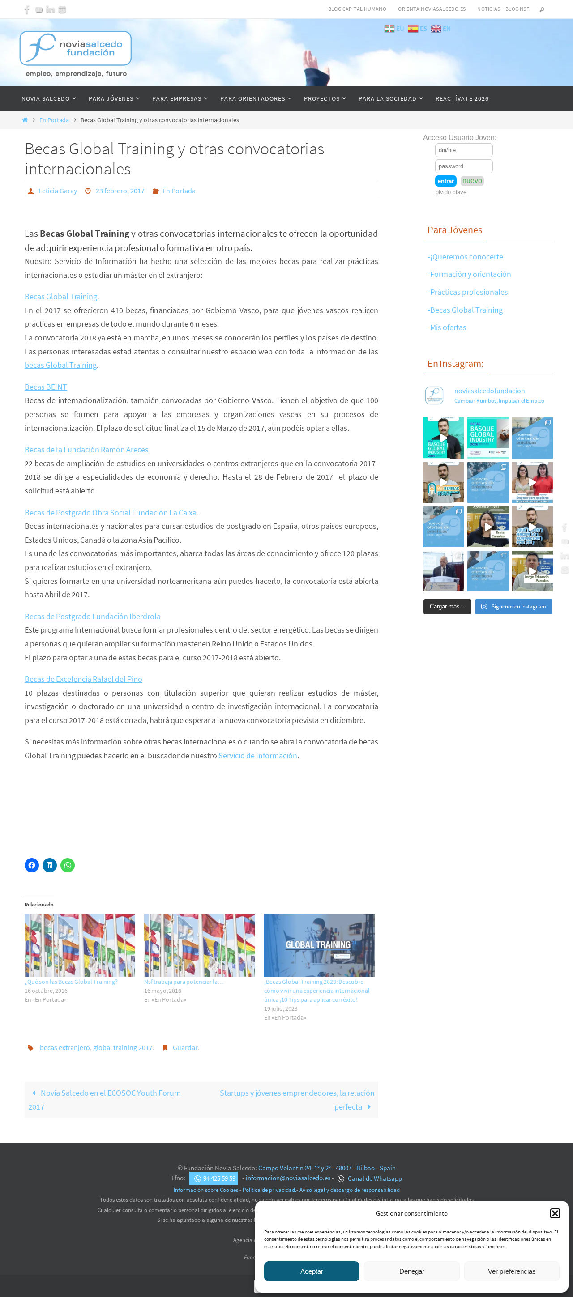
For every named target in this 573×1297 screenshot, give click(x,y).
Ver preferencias (512, 1271)
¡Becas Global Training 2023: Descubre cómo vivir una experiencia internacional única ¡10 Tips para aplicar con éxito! (317, 991)
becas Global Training (61, 365)
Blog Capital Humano (357, 8)
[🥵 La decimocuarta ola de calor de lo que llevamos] (487, 482)
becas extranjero (65, 1047)
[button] (555, 1213)
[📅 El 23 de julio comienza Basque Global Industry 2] (487, 437)
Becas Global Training (61, 296)
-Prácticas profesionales (468, 292)
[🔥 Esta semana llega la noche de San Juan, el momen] (487, 571)
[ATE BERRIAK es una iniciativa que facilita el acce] (443, 482)
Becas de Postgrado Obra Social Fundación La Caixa (111, 512)
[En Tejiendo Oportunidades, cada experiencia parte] (487, 526)
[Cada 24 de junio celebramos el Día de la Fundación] (443, 571)
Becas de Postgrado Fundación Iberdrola (93, 616)
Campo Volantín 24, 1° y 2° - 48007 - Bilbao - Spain (327, 1168)
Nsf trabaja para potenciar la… (184, 982)
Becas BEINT (46, 387)
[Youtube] (39, 9)
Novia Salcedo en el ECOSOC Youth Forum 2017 (104, 1100)
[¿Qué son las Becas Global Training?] (80, 945)
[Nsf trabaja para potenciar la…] (199, 945)
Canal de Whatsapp (374, 1178)
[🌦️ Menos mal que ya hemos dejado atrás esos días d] (443, 526)
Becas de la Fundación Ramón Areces (87, 449)
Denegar (411, 1271)
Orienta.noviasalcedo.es (432, 8)
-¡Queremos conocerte (465, 256)
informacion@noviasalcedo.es (288, 1178)
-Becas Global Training (465, 310)
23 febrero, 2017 (120, 190)
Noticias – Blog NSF (503, 8)
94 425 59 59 (219, 1178)
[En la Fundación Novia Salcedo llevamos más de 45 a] (532, 526)
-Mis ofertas (447, 327)
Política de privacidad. (269, 1190)
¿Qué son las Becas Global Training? (71, 982)
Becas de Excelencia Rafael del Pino (83, 679)
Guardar (185, 1047)
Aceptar (311, 1271)
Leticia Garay (57, 190)
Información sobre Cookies (206, 1190)
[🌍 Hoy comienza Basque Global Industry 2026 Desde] (443, 437)
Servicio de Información (257, 755)
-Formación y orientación (469, 274)
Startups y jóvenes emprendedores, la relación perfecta (297, 1100)
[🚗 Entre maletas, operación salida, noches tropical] (532, 437)
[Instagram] (62, 9)
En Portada (54, 120)
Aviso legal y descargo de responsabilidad (349, 1190)
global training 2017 (123, 1047)
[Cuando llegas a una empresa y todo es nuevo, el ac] (532, 482)
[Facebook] (27, 9)
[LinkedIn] (50, 9)
